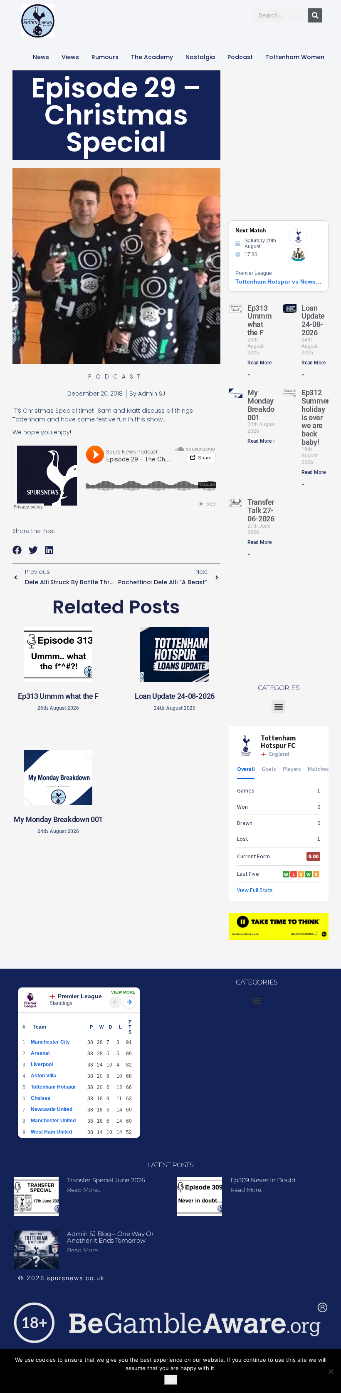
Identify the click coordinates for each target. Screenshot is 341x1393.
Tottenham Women (294, 57)
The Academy (152, 57)
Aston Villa (43, 1076)
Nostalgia (200, 57)
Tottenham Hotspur (53, 1087)
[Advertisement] (147, 900)
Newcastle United (51, 1109)
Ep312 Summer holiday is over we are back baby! (315, 417)
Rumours (105, 57)
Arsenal (40, 1053)
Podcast (240, 57)
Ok (170, 1379)
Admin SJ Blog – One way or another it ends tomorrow (110, 1237)
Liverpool (42, 1064)
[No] (330, 1371)
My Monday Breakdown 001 (58, 819)
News (41, 57)
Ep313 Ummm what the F (58, 696)
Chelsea (40, 1098)
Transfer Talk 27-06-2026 (260, 510)
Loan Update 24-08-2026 (175, 696)
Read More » (261, 441)
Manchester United (53, 1121)
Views (70, 57)
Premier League (80, 996)
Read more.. (83, 1190)
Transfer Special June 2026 (106, 1180)
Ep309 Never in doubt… (265, 1180)
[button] (17, 550)
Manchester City (50, 1042)
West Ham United (51, 1132)
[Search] (315, 15)
